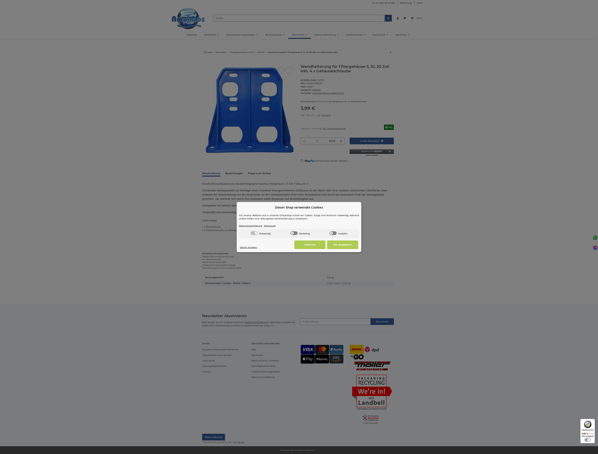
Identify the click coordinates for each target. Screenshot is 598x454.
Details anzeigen (248, 247)
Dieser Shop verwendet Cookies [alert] (299, 207)
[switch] (254, 233)
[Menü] (593, 421)
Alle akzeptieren (342, 244)
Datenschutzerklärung (250, 225)
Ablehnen (310, 244)
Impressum (270, 225)
